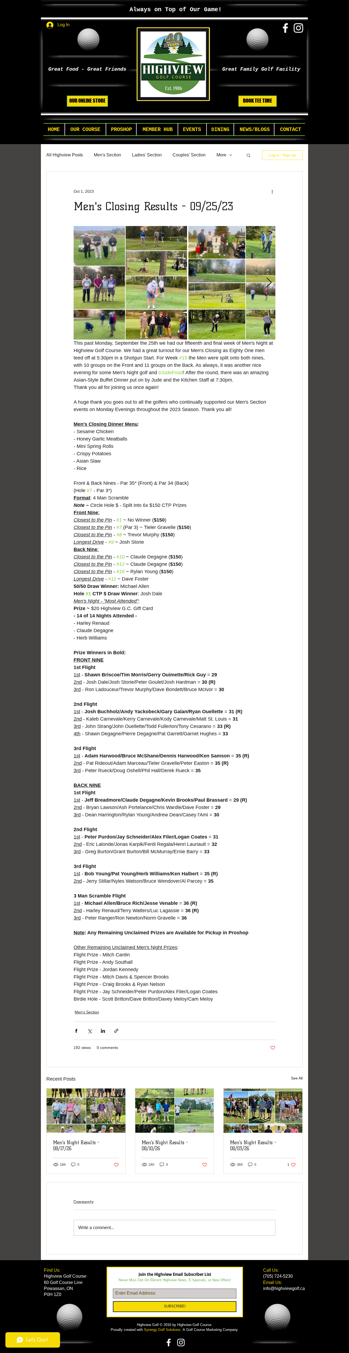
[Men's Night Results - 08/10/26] (174, 1111)
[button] (85, 130)
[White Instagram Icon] (298, 28)
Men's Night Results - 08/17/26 (76, 1146)
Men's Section (107, 155)
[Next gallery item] (269, 283)
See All (297, 1078)
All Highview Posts (64, 155)
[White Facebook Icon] (285, 28)
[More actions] (272, 191)
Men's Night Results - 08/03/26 (253, 1146)
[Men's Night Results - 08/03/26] (263, 1111)
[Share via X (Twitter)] (89, 1030)
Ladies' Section (147, 155)
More (221, 155)
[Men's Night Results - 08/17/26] (86, 1111)
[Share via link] (116, 1030)
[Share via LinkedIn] (103, 1030)
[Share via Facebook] (76, 1030)
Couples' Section (189, 155)
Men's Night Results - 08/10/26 (165, 1146)
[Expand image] (130, 283)
